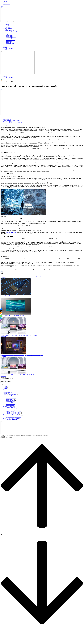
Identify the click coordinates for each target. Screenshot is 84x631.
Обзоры (5, 47)
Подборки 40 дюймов (10, 407)
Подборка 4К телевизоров (11, 419)
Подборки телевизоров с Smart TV (13, 417)
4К (6, 29)
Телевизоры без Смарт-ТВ (12, 31)
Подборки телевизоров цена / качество (11, 389)
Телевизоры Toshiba (10, 404)
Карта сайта (5, 2)
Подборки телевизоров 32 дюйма (13, 410)
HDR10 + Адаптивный (8, 121)
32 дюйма (8, 27)
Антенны (5, 386)
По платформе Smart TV (8, 30)
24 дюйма (8, 25)
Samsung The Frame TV (11, 232)
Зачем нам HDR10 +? (8, 119)
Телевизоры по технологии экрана (11, 418)
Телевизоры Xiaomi (10, 43)
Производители (6, 34)
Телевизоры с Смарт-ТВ (11, 32)
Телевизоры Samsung (10, 40)
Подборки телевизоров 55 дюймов (13, 412)
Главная (5, 1)
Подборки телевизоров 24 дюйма (13, 408)
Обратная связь (6, 4)
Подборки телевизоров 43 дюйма (13, 411)
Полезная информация (8, 48)
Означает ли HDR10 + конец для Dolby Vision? (13, 122)
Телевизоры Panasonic (11, 37)
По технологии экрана (8, 28)
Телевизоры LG (9, 36)
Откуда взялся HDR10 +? (8, 118)
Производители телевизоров (9, 394)
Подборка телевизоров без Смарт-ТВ (14, 415)
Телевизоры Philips (10, 38)
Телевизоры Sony (10, 41)
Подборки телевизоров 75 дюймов (13, 413)
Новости (5, 46)
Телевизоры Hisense (10, 35)
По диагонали (6, 24)
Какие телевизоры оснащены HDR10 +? (12, 120)
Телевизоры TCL (9, 42)
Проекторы (5, 393)
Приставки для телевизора (9, 392)
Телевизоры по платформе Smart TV (11, 414)
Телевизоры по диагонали (9, 406)
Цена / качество (6, 44)
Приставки (5, 49)
